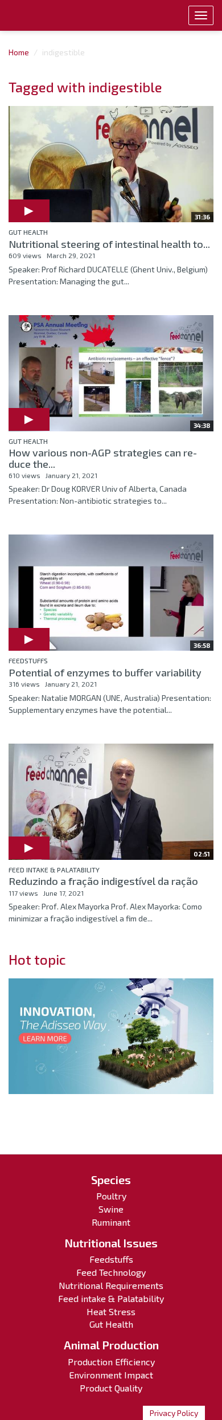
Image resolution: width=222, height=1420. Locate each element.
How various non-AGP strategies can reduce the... (103, 458)
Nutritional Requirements (111, 1285)
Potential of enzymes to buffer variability (105, 672)
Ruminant (111, 1222)
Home (19, 52)
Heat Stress (111, 1311)
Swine (111, 1208)
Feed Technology (111, 1272)
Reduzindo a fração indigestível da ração (103, 881)
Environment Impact (111, 1374)
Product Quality (111, 1387)
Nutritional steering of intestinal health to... (109, 244)
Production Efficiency (111, 1361)
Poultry (111, 1195)
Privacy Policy (174, 1413)
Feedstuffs (28, 660)
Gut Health (28, 232)
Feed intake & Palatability (54, 870)
